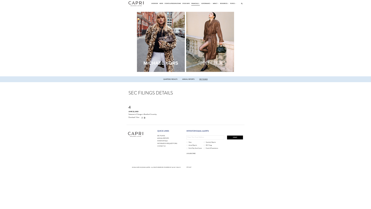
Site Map (188, 168)
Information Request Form (170, 143)
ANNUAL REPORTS (166, 138)
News (190, 142)
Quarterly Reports (211, 142)
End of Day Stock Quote (195, 148)
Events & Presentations (212, 148)
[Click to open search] (241, 3)
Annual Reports (193, 145)
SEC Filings (164, 136)
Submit (235, 137)
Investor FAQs (165, 141)
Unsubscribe (191, 153)
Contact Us (164, 146)
